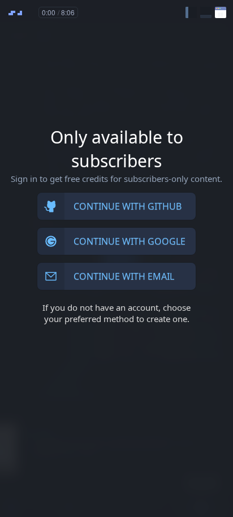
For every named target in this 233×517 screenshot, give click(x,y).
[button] (191, 12)
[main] (116, 258)
